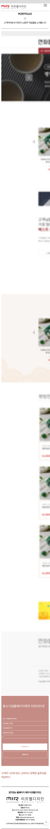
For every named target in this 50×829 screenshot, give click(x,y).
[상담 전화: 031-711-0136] (13, 7)
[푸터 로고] (25, 800)
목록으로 (25, 755)
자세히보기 (25, 747)
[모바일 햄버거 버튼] (45, 5)
